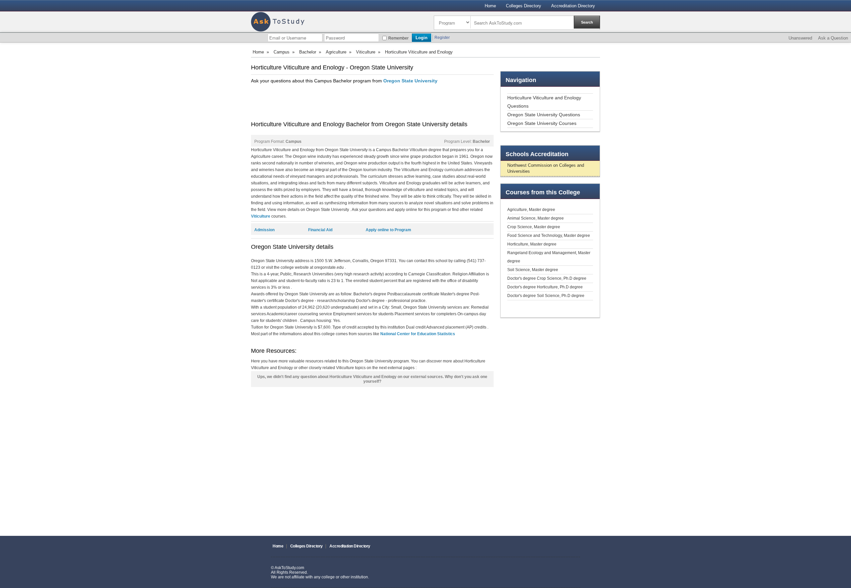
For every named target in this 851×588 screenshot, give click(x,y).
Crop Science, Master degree (533, 227)
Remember (398, 38)
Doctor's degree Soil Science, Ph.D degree (545, 295)
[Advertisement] (372, 102)
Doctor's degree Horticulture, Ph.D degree (545, 287)
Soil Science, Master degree (532, 269)
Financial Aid (320, 230)
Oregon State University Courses (541, 123)
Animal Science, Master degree (535, 218)
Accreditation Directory (573, 5)
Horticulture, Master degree (531, 244)
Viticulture (365, 51)
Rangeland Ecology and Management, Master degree (548, 256)
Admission (264, 230)
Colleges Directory (523, 5)
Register (442, 37)
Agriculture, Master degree (531, 209)
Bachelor (307, 51)
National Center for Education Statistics (417, 334)
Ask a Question (833, 38)
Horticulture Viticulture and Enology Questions (544, 102)
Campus (282, 51)
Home (490, 5)
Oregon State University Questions (543, 114)
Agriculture (336, 51)
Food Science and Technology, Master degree (548, 235)
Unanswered (800, 38)
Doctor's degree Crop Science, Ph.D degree (546, 278)
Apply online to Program (388, 230)
